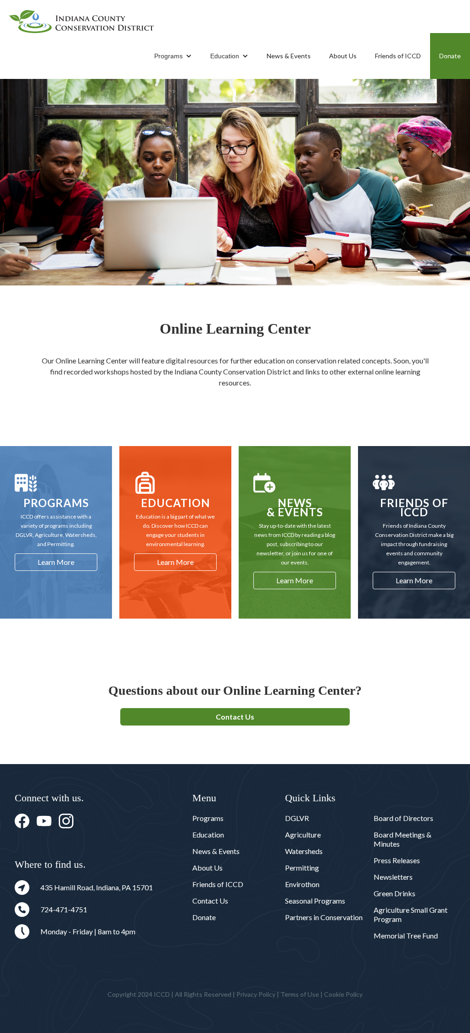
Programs (168, 56)
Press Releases (397, 860)
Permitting (302, 867)
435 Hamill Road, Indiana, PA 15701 (96, 887)
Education (224, 56)
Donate (450, 56)
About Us (343, 56)
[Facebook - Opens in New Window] (22, 821)
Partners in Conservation (324, 917)
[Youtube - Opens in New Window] (44, 821)
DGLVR (297, 818)
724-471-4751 (63, 909)
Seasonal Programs (315, 900)
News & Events (289, 56)
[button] (173, 56)
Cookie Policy (343, 994)
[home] (81, 21)
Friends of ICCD (398, 56)
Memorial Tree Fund (406, 935)
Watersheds (304, 851)
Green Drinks (394, 893)
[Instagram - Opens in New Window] (66, 821)
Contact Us (235, 716)
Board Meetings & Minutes (402, 839)
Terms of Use (299, 994)
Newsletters (393, 876)
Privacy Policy (255, 994)
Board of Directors (403, 818)
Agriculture (303, 834)
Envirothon (302, 884)
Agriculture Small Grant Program (411, 914)
